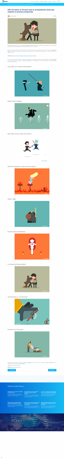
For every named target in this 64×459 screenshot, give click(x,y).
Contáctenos (46, 425)
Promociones (42, 1)
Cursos (32, 1)
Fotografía (19, 4)
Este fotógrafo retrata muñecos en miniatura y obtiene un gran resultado (31, 392)
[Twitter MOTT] (14, 421)
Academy (45, 417)
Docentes (50, 1)
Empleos (54, 1)
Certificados (45, 419)
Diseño (22, 4)
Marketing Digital (13, 4)
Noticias (58, 1)
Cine (12, 365)
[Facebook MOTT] (12, 421)
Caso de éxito (46, 423)
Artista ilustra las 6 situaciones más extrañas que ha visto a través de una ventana (31, 403)
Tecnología (31, 4)
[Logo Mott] (4, 1)
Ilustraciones (26, 4)
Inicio (8, 4)
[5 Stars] (10, 367)
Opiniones (45, 421)
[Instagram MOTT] (21, 421)
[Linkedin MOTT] (16, 421)
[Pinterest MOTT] (19, 421)
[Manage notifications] (1, 457)
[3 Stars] (9, 367)
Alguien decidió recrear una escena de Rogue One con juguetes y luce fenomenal (48, 403)
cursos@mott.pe (13, 419)
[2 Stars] (8, 367)
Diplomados (36, 1)
